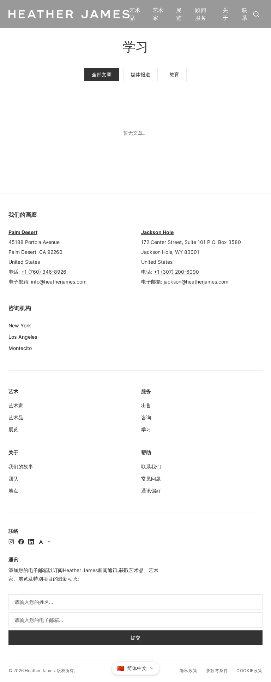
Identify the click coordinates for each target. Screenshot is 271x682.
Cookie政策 (249, 670)
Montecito (20, 348)
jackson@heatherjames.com (196, 282)
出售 (146, 405)
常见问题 (151, 479)
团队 (13, 479)
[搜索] (256, 14)
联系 (244, 14)
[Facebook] (21, 541)
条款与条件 (217, 670)
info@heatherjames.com (58, 282)
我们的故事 (20, 467)
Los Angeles (22, 337)
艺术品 (135, 14)
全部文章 (102, 74)
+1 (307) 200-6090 (176, 272)
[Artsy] (41, 541)
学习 (146, 429)
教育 (174, 74)
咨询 (146, 417)
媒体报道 (140, 74)
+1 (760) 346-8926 (43, 272)
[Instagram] (11, 541)
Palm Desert (22, 232)
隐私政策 (188, 670)
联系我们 (151, 467)
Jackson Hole (157, 232)
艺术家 (158, 14)
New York (19, 325)
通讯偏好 (151, 491)
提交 (135, 638)
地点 (13, 491)
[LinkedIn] (31, 541)
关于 (225, 14)
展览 (178, 14)
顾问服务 (200, 14)
